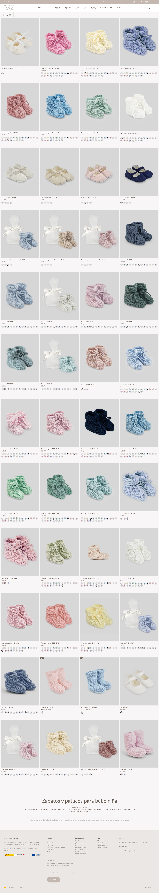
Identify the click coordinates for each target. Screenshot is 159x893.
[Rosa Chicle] (45, 76)
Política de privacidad (103, 841)
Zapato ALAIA (124, 707)
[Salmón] (48, 76)
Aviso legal (100, 843)
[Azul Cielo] (59, 76)
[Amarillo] (45, 73)
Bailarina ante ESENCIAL (9, 198)
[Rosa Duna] (42, 76)
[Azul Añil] (51, 76)
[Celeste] (142, 265)
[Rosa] (147, 265)
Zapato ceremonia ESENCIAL (10, 68)
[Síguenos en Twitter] (125, 851)
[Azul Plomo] (139, 265)
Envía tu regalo (79, 849)
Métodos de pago (80, 851)
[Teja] (11, 265)
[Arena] (8, 203)
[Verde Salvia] (54, 73)
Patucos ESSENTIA (126, 769)
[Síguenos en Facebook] (120, 851)
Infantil (93, 8)
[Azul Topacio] (62, 73)
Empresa (49, 838)
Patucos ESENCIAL (126, 260)
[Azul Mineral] (150, 265)
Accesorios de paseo (106, 7)
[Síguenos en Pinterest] (134, 851)
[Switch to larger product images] (3, 14)
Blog (48, 851)
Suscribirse (53, 879)
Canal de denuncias (102, 847)
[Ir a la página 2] (85, 784)
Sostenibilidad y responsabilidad (56, 847)
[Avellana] (156, 265)
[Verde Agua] (59, 73)
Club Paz (77, 841)
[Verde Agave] (56, 73)
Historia (49, 841)
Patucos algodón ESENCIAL (50, 68)
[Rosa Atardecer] (5, 203)
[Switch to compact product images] (10, 14)
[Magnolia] (74, 73)
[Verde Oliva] (62, 76)
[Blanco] (42, 73)
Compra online (79, 838)
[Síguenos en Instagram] (130, 851)
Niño (85, 8)
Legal (98, 838)
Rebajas (119, 7)
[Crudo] (54, 76)
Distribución (50, 843)
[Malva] (130, 265)
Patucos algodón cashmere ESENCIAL (13, 260)
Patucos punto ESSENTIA (89, 707)
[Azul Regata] (65, 73)
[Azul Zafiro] (144, 265)
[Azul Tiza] (8, 265)
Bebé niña (58, 8)
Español (17, 1)
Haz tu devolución (80, 853)
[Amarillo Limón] (48, 73)
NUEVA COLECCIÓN (44, 7)
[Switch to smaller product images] (7, 14)
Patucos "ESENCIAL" (127, 643)
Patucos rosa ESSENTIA (48, 707)
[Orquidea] (71, 73)
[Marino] (68, 73)
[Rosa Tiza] (76, 73)
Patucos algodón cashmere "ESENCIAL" (93, 769)
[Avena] (5, 265)
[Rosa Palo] (3, 265)
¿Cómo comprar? (80, 843)
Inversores (50, 845)
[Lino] (56, 76)
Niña (77, 8)
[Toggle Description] (79, 824)
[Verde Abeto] (127, 265)
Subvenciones (51, 849)
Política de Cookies (102, 845)
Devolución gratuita (80, 847)
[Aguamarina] (51, 73)
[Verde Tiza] (122, 265)
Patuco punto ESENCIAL (89, 384)
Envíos (77, 845)
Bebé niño (68, 8)
